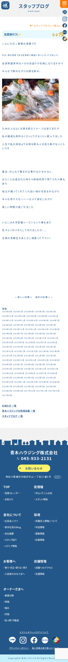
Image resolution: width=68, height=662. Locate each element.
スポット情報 (41, 499)
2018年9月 (44, 382)
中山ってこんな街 (43, 493)
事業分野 (9, 595)
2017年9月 (7, 395)
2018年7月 (7, 386)
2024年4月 (29, 325)
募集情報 (39, 533)
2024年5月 (18, 325)
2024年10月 (32, 320)
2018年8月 (55, 382)
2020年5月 (40, 364)
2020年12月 (18, 360)
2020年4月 (51, 364)
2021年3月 (51, 355)
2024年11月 (20, 320)
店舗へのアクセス (44, 567)
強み (7, 608)
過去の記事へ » (44, 297)
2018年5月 (29, 386)
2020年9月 (55, 360)
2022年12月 (40, 338)
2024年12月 (7, 320)
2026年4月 (29, 311)
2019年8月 (30, 373)
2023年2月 (18, 338)
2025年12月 (7, 316)
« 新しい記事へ (23, 297)
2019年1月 (51, 377)
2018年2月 (7, 391)
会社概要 (9, 533)
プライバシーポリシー (19, 648)
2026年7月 (18, 311)
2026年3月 (40, 311)
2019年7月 (41, 373)
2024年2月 (51, 325)
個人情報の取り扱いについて (45, 648)
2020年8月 (7, 364)
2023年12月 (18, 329)
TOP (6, 486)
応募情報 (39, 540)
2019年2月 (40, 377)
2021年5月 (29, 355)
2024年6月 (7, 325)
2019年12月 (40, 369)
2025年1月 (53, 316)
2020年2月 (18, 369)
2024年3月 (40, 325)
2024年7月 (55, 320)
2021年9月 (44, 351)
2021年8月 (55, 351)
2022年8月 (30, 342)
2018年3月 (51, 386)
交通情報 (39, 574)
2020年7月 (18, 364)
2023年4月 (51, 333)
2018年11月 (20, 382)
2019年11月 (53, 369)
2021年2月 (7, 360)
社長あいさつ (11, 521)
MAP (57, 477)
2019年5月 (7, 377)
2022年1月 (51, 347)
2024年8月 (44, 320)
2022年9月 (19, 342)
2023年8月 (7, 333)
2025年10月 (20, 316)
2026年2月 (51, 311)
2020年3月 (7, 369)
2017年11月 (42, 391)
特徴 (7, 601)
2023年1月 (29, 338)
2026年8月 (7, 311)
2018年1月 (18, 391)
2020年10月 (43, 360)
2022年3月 (29, 347)
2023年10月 (43, 329)
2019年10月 (7, 373)
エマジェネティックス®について (34, 632)
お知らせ (9, 499)
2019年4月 (18, 377)
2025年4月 (42, 316)
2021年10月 (32, 351)
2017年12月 (29, 391)
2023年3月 (7, 338)
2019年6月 (52, 373)
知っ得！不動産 (12, 620)
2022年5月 (7, 347)
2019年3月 (29, 377)
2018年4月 (40, 386)
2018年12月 (7, 382)
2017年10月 (54, 391)
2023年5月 (40, 333)
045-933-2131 (36, 458)
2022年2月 (40, 347)
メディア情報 (11, 546)
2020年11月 (31, 360)
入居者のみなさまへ (15, 574)
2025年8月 (31, 316)
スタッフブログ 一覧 (12, 415)
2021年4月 (40, 355)
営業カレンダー (12, 493)
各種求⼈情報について (46, 521)
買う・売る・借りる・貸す (16, 567)
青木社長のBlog (13, 527)
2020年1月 (29, 369)
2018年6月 (18, 386)
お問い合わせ (34, 468)
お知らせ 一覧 (9, 405)
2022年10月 (7, 342)
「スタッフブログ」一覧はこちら (49, 25)
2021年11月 (20, 351)
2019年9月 (19, 373)
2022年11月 (53, 338)
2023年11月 (31, 329)
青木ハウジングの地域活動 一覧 (19, 410)
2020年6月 (29, 364)
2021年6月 (18, 355)
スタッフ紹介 (11, 540)
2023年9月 (55, 329)
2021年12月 (7, 351)
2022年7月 (41, 342)
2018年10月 (32, 382)
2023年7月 (18, 333)
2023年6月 (29, 333)
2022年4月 (18, 347)
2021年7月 (7, 355)
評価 (7, 614)
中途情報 (39, 527)
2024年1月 (7, 329)
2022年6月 (52, 342)
